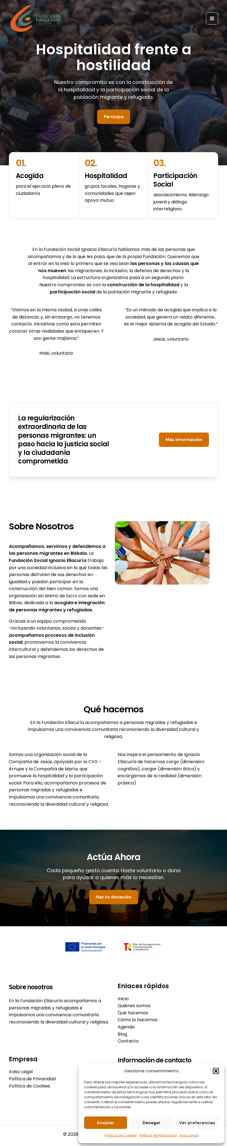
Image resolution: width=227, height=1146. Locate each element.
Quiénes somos (134, 1005)
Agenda (126, 1027)
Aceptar (105, 1123)
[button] (216, 1071)
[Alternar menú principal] (212, 18)
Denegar (152, 1123)
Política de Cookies (121, 1135)
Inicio (123, 999)
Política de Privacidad (158, 1135)
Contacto (128, 1041)
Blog (122, 1034)
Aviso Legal (188, 1135)
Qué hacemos (133, 1013)
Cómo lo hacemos (138, 1020)
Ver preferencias (197, 1123)
